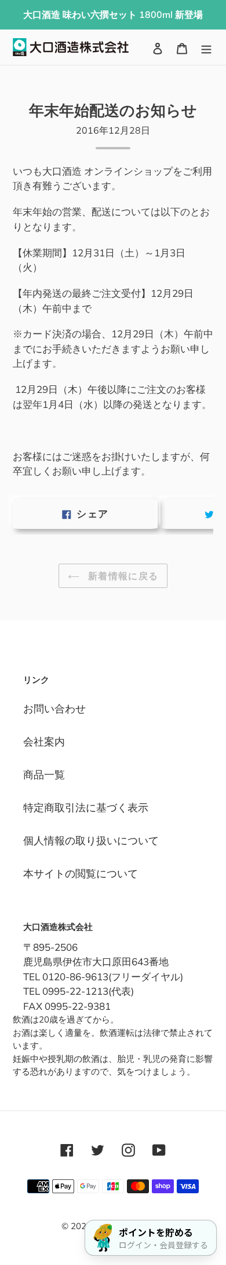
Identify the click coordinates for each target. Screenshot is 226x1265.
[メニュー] (206, 47)
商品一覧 (44, 774)
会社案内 (44, 741)
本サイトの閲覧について (80, 873)
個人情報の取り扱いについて (91, 840)
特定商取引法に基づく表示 (85, 807)
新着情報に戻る (121, 576)
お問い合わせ (54, 708)
